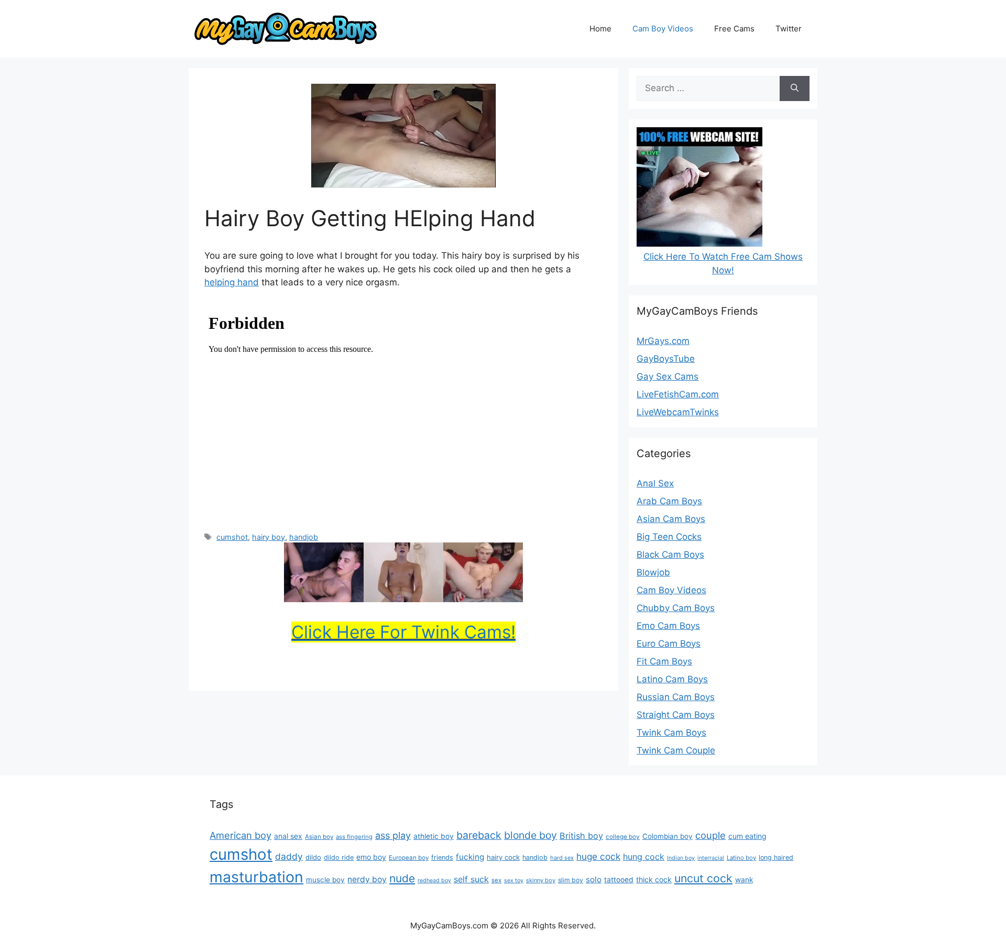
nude (402, 878)
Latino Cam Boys (672, 679)
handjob (303, 537)
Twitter (788, 29)
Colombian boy (667, 836)
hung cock (643, 856)
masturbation (256, 877)
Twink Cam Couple (676, 750)
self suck (471, 879)
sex (496, 880)
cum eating (747, 836)
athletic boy (433, 836)
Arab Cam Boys (669, 501)
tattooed (618, 879)
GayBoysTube (666, 358)
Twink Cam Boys (671, 732)
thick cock (654, 879)
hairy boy (268, 537)
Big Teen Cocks (669, 536)
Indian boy (681, 858)
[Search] (795, 88)
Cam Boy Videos (662, 29)
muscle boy (325, 879)
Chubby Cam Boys (676, 608)
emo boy (371, 856)
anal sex (288, 836)
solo (594, 879)
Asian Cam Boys (671, 519)
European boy (409, 857)
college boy (623, 836)
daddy (289, 856)
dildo (313, 857)
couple (710, 835)
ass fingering (354, 836)
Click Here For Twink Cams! (403, 632)
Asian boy (319, 836)
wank (744, 879)
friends (442, 857)
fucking (470, 857)
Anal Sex (655, 483)
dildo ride (339, 857)
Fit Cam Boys (664, 661)
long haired (776, 857)
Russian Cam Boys (676, 697)
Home (600, 29)
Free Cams (734, 29)
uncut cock (703, 878)
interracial (710, 858)
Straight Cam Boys (676, 715)
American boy (240, 835)
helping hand (231, 282)
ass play (393, 835)
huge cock (598, 856)
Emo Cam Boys (668, 625)
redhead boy (434, 880)
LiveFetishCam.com (678, 394)
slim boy (570, 880)
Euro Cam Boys (669, 643)
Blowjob (653, 572)
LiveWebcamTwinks (678, 412)
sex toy (513, 880)
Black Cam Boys (670, 554)
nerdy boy (367, 879)
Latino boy (741, 857)
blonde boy (530, 835)
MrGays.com (663, 341)
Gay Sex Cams (667, 376)
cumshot (232, 537)
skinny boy (540, 880)
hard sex (562, 857)
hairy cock (503, 857)
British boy (581, 835)
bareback (478, 835)
